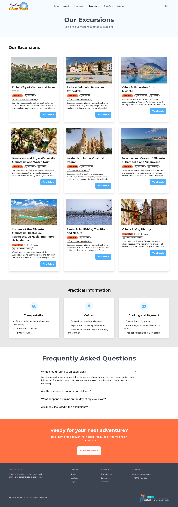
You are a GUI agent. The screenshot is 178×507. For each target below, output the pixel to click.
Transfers (108, 6)
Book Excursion (89, 450)
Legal (73, 481)
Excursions (94, 6)
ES (166, 6)
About (66, 6)
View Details (48, 115)
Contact (120, 6)
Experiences (79, 6)
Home (56, 6)
